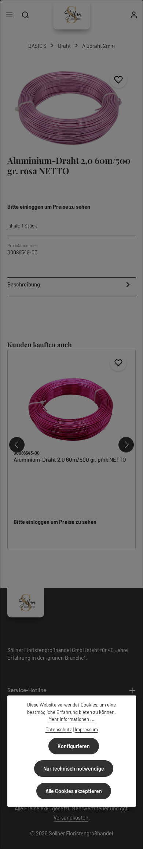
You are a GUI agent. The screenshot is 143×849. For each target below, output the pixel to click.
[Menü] (9, 14)
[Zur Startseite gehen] (71, 15)
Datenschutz (58, 729)
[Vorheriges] (17, 444)
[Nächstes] (126, 444)
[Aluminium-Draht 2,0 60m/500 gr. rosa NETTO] (71, 105)
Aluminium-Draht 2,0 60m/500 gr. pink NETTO (70, 459)
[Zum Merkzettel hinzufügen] (118, 79)
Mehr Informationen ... (71, 719)
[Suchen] (25, 14)
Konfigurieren (74, 746)
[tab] (69, 286)
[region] (71, 105)
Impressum (86, 729)
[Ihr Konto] (133, 14)
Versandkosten (71, 817)
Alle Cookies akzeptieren (73, 791)
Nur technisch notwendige (73, 768)
